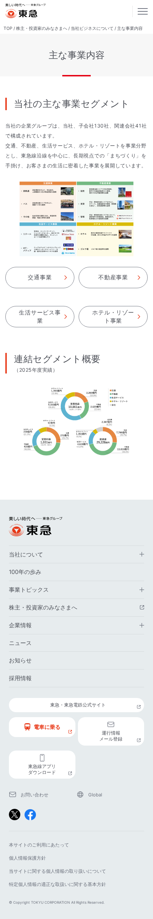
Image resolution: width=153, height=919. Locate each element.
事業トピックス (29, 589)
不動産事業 (113, 277)
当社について (26, 554)
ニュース (20, 642)
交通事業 (40, 277)
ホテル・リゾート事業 (113, 316)
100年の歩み (25, 571)
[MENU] (142, 11)
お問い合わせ (34, 794)
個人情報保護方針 (27, 858)
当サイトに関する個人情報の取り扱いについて (57, 871)
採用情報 (20, 678)
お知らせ (20, 660)
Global (95, 794)
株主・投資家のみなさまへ (41, 28)
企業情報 (20, 625)
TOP (8, 28)
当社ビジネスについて (92, 28)
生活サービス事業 (40, 316)
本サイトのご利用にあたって (39, 845)
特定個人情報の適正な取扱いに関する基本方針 (57, 884)
